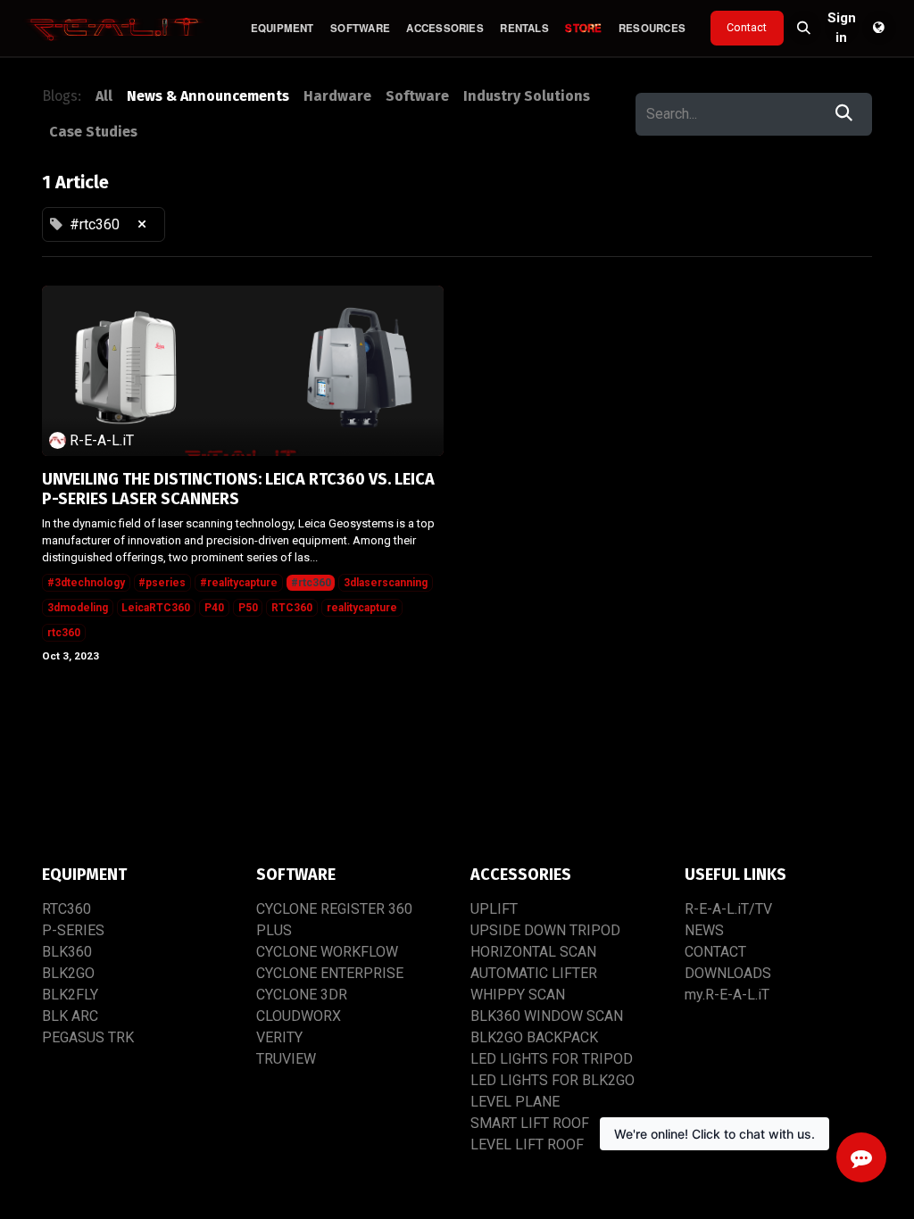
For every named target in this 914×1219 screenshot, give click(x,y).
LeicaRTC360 (155, 607)
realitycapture (362, 607)
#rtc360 (311, 582)
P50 (248, 607)
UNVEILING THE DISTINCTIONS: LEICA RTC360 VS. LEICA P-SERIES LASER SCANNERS (238, 489)
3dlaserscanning (386, 582)
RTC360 (291, 607)
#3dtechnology (86, 582)
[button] (804, 28)
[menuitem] (281, 28)
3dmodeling (77, 607)
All (104, 95)
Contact (747, 27)
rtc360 (63, 632)
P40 (214, 607)
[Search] (844, 114)
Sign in (841, 28)
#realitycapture (239, 582)
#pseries (162, 582)
